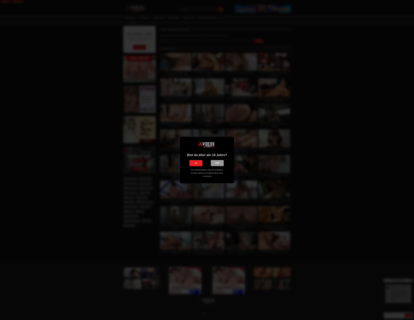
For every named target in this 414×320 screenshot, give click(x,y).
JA (196, 163)
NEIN (217, 163)
